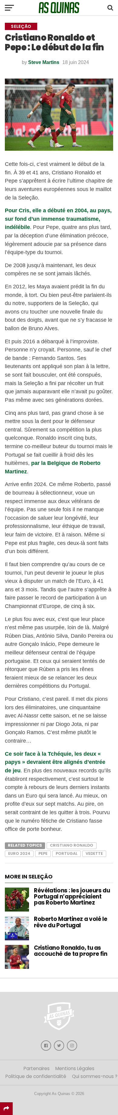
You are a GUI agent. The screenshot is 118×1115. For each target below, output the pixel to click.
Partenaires (37, 1068)
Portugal (66, 853)
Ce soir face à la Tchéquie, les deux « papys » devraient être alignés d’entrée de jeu (55, 762)
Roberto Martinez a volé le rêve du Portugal (70, 922)
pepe (43, 853)
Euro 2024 (19, 853)
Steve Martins (43, 62)
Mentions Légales (74, 1068)
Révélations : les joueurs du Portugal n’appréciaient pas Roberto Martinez (72, 896)
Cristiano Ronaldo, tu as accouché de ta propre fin (70, 951)
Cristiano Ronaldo (71, 845)
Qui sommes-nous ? (94, 1076)
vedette (94, 853)
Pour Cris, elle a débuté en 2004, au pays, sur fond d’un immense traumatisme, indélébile (58, 218)
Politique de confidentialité (35, 1076)
